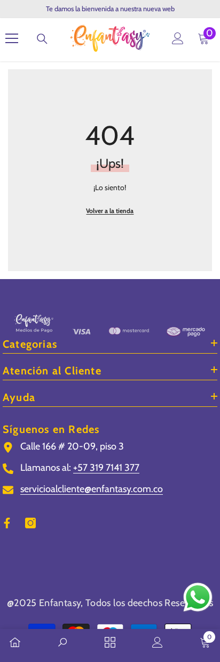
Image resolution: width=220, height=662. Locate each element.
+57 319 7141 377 (106, 467)
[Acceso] (178, 38)
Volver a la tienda (109, 211)
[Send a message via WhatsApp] (198, 597)
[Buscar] (42, 38)
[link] (62, 643)
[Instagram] (30, 523)
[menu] (11, 38)
